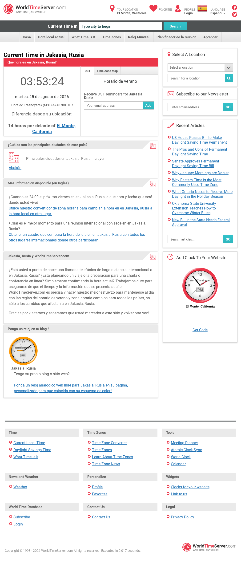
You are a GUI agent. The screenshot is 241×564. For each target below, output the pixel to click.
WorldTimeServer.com (35, 9)
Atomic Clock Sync (186, 450)
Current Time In (62, 26)
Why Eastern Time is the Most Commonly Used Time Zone (196, 182)
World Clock (181, 457)
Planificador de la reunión (176, 37)
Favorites (165, 9)
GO (228, 107)
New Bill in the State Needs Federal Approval (201, 222)
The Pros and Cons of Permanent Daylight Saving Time (199, 151)
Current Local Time (29, 443)
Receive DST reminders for (113, 96)
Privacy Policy (182, 517)
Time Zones (111, 37)
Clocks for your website (190, 487)
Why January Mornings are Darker (200, 173)
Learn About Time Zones (112, 457)
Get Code (200, 330)
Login (188, 13)
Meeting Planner (184, 443)
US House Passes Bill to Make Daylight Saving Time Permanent (199, 140)
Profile (97, 487)
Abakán (15, 168)
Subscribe (21, 517)
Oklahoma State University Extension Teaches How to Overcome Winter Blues (194, 208)
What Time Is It (83, 37)
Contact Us (101, 517)
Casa (27, 37)
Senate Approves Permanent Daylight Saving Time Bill (195, 163)
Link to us (179, 494)
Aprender (210, 37)
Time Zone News (106, 464)
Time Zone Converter (109, 443)
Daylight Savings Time (32, 450)
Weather (20, 487)
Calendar (178, 464)
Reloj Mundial (138, 37)
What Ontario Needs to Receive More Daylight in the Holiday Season (202, 194)
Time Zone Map (107, 71)
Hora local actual (51, 37)
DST (87, 71)
